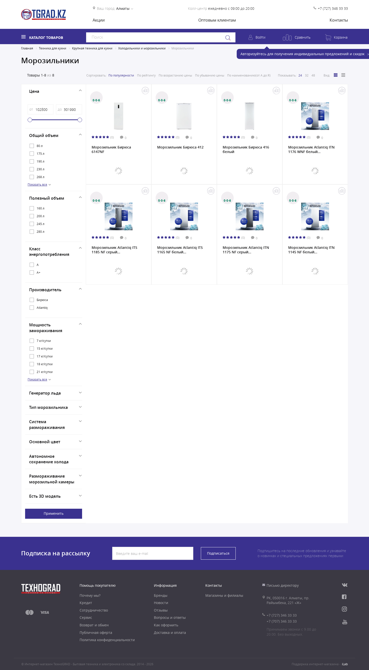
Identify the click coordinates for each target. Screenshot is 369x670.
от (31, 109)
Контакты (339, 20)
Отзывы (161, 610)
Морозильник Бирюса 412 (180, 147)
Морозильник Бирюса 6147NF (111, 149)
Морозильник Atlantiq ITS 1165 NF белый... (180, 249)
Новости (161, 602)
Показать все (37, 184)
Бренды (160, 595)
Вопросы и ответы (170, 617)
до (60, 109)
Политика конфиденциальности (107, 639)
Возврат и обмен (94, 625)
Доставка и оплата (170, 632)
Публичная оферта (96, 632)
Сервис (86, 617)
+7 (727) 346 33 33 (333, 8)
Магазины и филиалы (224, 595)
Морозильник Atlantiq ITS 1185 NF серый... (114, 249)
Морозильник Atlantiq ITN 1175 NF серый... (246, 249)
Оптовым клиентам (217, 20)
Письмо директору (283, 585)
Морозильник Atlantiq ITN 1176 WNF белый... (311, 149)
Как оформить (166, 625)
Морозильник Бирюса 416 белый (246, 149)
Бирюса (42, 300)
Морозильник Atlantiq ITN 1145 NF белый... (311, 249)
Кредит (86, 602)
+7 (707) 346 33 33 (282, 621)
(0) (112, 137)
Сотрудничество (94, 610)
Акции (99, 20)
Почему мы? (90, 595)
